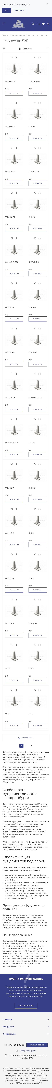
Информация (9, 1034)
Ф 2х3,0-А (9, 352)
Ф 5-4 (31, 533)
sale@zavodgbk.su (28, 1050)
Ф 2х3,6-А (9, 307)
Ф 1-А (31, 714)
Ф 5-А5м (32, 307)
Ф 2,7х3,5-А (10, 126)
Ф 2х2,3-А (9, 488)
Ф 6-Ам (32, 126)
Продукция (8, 1027)
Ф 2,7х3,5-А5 (34, 172)
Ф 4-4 (31, 668)
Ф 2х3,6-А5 (10, 397)
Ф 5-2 (31, 578)
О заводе (7, 1019)
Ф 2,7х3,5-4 (34, 262)
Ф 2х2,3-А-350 (11, 443)
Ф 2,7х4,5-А (10, 81)
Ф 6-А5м (32, 217)
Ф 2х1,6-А (9, 623)
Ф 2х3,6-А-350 (11, 262)
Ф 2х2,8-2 (9, 578)
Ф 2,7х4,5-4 (10, 172)
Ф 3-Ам (32, 443)
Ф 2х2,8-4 (9, 533)
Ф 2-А (8, 668)
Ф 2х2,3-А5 (10, 217)
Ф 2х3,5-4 (33, 352)
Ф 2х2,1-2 (33, 623)
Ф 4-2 (7, 714)
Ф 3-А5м (32, 488)
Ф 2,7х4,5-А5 (34, 81)
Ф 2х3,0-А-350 (35, 397)
